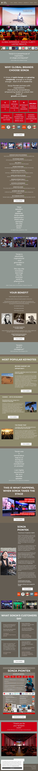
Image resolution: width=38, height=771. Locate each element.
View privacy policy (15, 765)
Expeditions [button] (26, 2)
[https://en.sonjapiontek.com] (2, 2)
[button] (22, 2)
